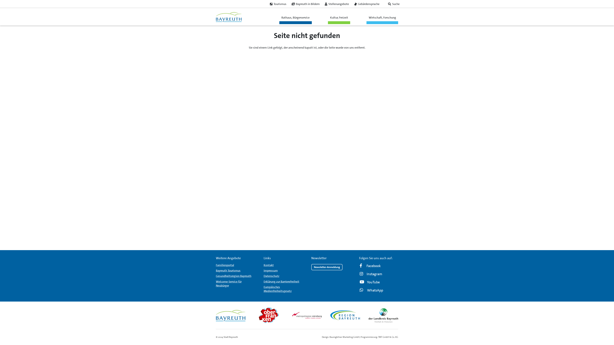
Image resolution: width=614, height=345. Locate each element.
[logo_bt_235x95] (229, 17)
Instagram (374, 274)
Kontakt (269, 265)
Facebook (373, 266)
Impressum (271, 270)
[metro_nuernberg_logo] (307, 315)
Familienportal (225, 265)
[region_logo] (345, 315)
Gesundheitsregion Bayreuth (233, 276)
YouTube (373, 282)
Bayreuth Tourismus (228, 270)
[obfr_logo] (269, 315)
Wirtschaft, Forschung (382, 17)
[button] (394, 4)
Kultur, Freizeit (339, 17)
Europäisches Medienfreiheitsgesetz (278, 289)
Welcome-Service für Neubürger (229, 284)
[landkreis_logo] (383, 315)
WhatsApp (375, 290)
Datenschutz (271, 276)
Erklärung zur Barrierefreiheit (281, 282)
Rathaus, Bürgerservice (295, 17)
